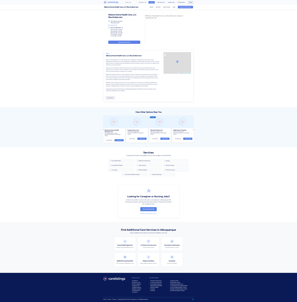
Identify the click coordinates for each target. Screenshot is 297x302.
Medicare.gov (116, 86)
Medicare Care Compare (142, 86)
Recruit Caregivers (136, 284)
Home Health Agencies (156, 284)
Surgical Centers (174, 280)
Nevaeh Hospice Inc (156, 130)
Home (104, 299)
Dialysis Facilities (154, 287)
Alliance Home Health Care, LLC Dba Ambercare (121, 7)
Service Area (166, 7)
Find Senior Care (161, 2)
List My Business (136, 290)
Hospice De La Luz (133, 130)
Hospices (152, 290)
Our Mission (135, 280)
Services (158, 7)
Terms (109, 299)
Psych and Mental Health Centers (178, 287)
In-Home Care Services (156, 282)
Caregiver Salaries (136, 287)
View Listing (119, 140)
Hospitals (152, 289)
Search (151, 2)
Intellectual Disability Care (176, 284)
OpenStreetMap (188, 73)
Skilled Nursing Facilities (156, 285)
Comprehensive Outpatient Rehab (178, 285)
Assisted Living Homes (155, 280)
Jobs (174, 7)
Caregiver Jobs (171, 2)
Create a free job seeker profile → (148, 213)
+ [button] (165, 54)
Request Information (185, 7)
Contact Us (135, 292)
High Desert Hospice (179, 130)
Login (190, 2)
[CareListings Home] (115, 2)
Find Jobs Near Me (148, 209)
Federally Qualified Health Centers (178, 289)
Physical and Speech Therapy (177, 290)
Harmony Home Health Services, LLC (112, 131)
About (151, 7)
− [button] (165, 56)
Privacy (114, 299)
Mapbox (184, 73)
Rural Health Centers (175, 282)
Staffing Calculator (136, 289)
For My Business (181, 2)
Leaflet (180, 73)
